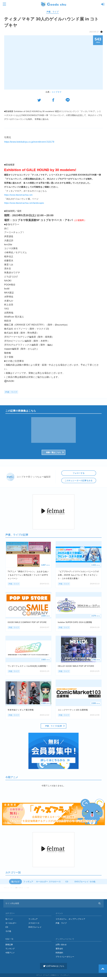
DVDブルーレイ (80, 881)
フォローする (79, 473)
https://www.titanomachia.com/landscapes (24, 203)
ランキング (10, 949)
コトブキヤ (57, 92)
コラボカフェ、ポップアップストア (70, 919)
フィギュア (33, 919)
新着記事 (9, 945)
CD (6, 927)
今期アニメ (10, 953)
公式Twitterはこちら (55, 966)
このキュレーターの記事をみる (79, 480)
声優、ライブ (53, 12)
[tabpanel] (53, 430)
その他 (92, 881)
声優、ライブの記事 (53, 726)
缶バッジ (9, 919)
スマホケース (34, 923)
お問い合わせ (61, 945)
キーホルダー (11, 923)
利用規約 (59, 953)
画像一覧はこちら (53, 452)
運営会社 (59, 949)
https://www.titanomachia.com (18, 195)
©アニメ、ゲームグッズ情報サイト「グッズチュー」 (53, 975)
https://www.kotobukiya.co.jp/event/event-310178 (29, 142)
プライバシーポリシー (65, 957)
